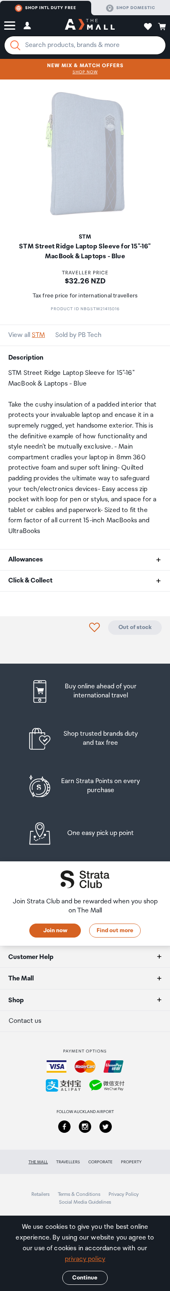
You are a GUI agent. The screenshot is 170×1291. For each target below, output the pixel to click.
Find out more (115, 930)
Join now (55, 930)
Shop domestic (135, 7)
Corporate (100, 1162)
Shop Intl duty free (50, 7)
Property (131, 1162)
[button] (9, 25)
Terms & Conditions (79, 1194)
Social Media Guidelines (85, 1202)
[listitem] (85, 691)
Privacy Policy (124, 1194)
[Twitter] (105, 1126)
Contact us (25, 1021)
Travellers (68, 1162)
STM (38, 335)
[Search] (15, 45)
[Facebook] (64, 1126)
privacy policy (85, 1259)
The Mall (38, 1162)
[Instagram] (85, 1126)
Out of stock (134, 627)
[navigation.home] (90, 25)
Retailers (40, 1194)
